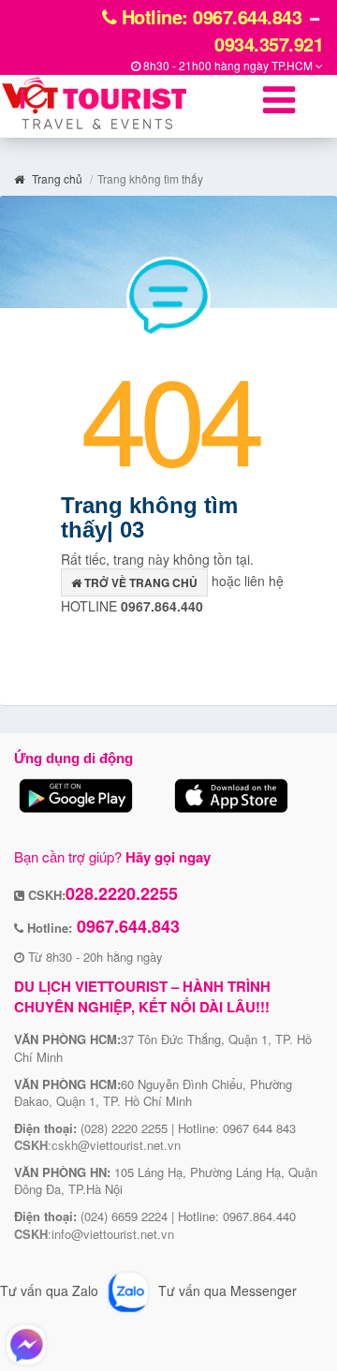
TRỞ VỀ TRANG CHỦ (139, 582)
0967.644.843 (126, 926)
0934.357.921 (268, 43)
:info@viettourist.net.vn (94, 1234)
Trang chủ (55, 178)
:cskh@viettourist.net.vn (97, 1145)
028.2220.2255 (122, 893)
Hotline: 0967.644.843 (208, 16)
